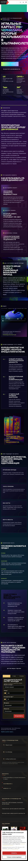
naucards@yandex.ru (7, 783)
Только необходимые (14, 857)
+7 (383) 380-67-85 (14, 849)
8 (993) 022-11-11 (7, 788)
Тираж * (6, 690)
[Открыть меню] (26, 2)
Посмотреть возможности (11, 69)
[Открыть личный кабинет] (23, 2)
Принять (14, 853)
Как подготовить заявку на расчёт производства (13, 813)
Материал (6, 702)
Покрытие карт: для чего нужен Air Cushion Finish (13, 808)
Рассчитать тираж (10, 63)
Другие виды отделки (14, 668)
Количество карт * (8, 696)
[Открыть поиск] (20, 2)
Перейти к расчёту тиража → (7, 731)
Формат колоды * (8, 684)
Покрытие (6, 708)
